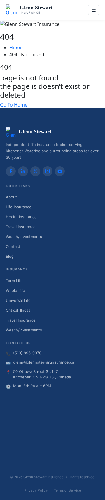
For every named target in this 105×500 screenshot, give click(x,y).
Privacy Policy (36, 490)
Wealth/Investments (24, 236)
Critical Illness (18, 310)
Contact (13, 246)
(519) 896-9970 (27, 353)
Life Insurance (19, 207)
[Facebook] (11, 171)
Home (16, 47)
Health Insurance (21, 216)
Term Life (14, 280)
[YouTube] (60, 171)
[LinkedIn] (23, 171)
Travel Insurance (21, 226)
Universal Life (18, 300)
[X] (35, 171)
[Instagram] (47, 171)
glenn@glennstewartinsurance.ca (43, 362)
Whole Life (15, 290)
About (11, 197)
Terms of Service (67, 490)
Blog (10, 256)
